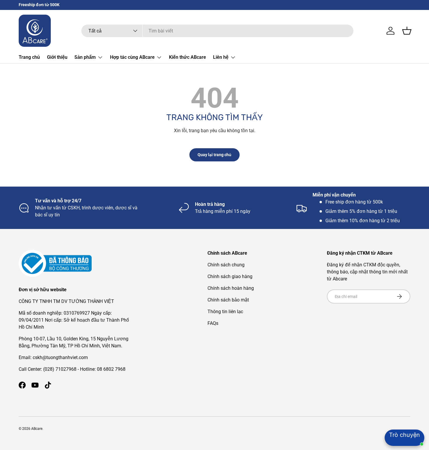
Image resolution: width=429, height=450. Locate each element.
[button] (406, 30)
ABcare (36, 429)
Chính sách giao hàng (229, 276)
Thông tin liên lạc (225, 311)
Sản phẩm (85, 57)
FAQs (212, 323)
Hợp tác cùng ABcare (132, 57)
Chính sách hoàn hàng (230, 288)
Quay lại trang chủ (214, 154)
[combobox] (217, 31)
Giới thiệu (57, 57)
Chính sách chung (226, 265)
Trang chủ (29, 57)
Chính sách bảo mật (228, 300)
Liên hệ (221, 57)
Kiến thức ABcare (187, 57)
